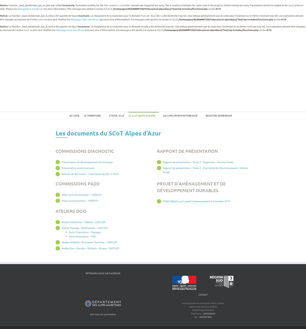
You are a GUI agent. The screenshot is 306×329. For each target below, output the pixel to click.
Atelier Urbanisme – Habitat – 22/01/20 (83, 222)
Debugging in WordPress (30, 8)
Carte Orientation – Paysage (84, 232)
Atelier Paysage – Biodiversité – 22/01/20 (85, 227)
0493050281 (209, 313)
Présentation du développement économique (87, 162)
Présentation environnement (78, 167)
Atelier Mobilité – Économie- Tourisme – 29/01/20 (89, 242)
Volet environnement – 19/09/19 (80, 200)
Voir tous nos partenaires (103, 314)
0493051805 (205, 316)
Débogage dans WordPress (85, 19)
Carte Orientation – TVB (82, 236)
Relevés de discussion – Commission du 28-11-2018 (90, 173)
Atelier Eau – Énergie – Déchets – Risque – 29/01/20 (90, 248)
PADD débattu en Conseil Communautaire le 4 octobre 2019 (196, 201)
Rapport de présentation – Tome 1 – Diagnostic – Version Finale (198, 162)
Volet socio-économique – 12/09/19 (81, 194)
